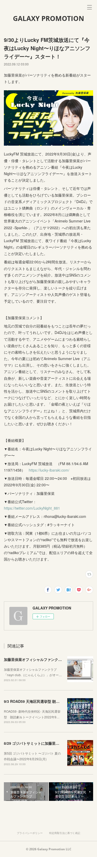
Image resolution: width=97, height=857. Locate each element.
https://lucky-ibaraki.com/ (49, 470)
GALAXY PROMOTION (48, 18)
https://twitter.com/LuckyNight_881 (32, 508)
